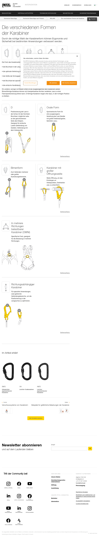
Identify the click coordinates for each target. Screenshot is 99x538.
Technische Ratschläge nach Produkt (33, 18)
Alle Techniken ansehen (35, 418)
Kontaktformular (80, 483)
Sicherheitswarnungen (88, 13)
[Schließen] (77, 56)
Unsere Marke (55, 477)
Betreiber (54, 498)
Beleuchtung (6, 13)
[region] (50, 71)
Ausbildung (55, 488)
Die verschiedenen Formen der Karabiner (72, 18)
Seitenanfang (65, 156)
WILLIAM (52, 18)
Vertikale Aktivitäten (25, 13)
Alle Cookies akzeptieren (69, 83)
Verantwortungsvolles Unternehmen (58, 481)
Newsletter (69, 15)
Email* (53, 445)
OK (90, 448)
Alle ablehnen (53, 83)
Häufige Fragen (70, 9)
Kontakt (68, 12)
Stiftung (53, 485)
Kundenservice (76, 5)
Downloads (87, 5)
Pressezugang (80, 485)
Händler (66, 5)
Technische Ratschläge (48, 13)
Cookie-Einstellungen (30, 83)
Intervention (31, 5)
